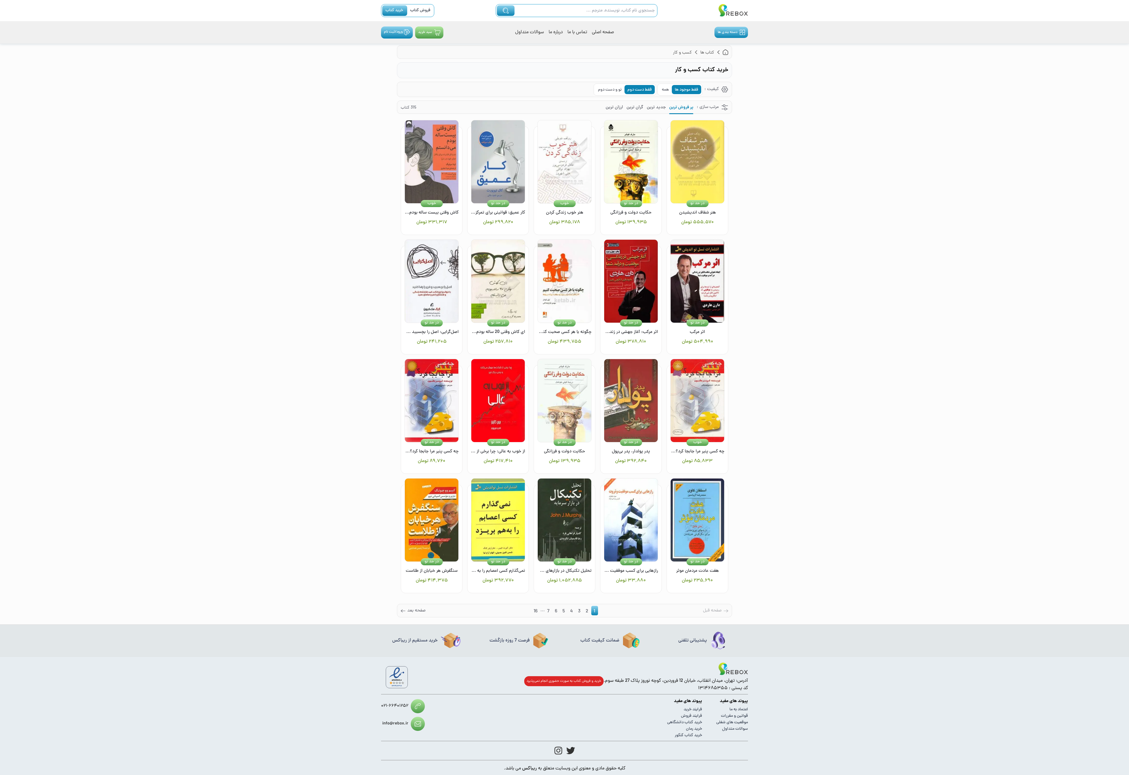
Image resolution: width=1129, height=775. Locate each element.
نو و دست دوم (610, 90)
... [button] (542, 610)
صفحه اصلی (603, 32)
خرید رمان (694, 729)
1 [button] (594, 611)
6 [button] (556, 611)
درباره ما (556, 32)
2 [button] (587, 611)
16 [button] (535, 611)
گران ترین (635, 107)
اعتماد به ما (738, 709)
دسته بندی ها (727, 32)
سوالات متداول (529, 32)
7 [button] (548, 611)
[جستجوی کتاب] (506, 10)
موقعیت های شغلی (732, 722)
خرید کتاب (394, 10)
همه (665, 90)
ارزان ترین (614, 107)
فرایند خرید (693, 709)
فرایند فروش (691, 716)
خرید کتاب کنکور (688, 735)
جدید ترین (656, 107)
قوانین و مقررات (734, 716)
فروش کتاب (420, 10)
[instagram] (558, 750)
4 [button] (571, 611)
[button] (413, 610)
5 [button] (563, 611)
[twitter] (570, 750)
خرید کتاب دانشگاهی (684, 722)
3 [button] (579, 611)
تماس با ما (577, 32)
